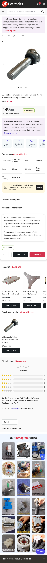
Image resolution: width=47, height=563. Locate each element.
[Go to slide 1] (18, 87)
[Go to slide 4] (26, 87)
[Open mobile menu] (3, 11)
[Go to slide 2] (21, 87)
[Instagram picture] (8, 451)
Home (4, 36)
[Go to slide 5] (28, 87)
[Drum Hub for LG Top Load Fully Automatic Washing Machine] (32, 280)
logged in (16, 408)
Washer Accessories (29, 36)
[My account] (44, 4)
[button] (3, 64)
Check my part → (10, 133)
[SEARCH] (42, 11)
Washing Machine (14, 36)
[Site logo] (12, 4)
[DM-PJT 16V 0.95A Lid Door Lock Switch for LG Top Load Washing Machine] (11, 280)
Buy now (37, 255)
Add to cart (20, 255)
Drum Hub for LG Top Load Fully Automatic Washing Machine (30, 294)
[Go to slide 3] (23, 87)
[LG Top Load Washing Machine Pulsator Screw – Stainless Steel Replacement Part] (11, 325)
